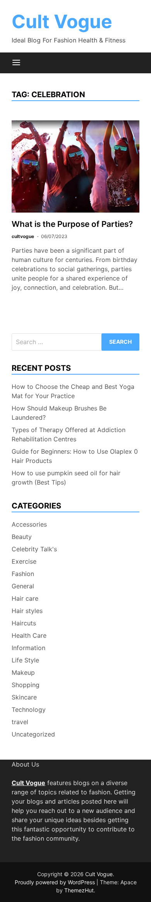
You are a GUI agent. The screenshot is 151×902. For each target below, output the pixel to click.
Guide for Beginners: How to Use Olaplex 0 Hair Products (75, 456)
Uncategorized (33, 734)
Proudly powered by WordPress (55, 882)
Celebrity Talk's (34, 549)
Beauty (22, 537)
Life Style (25, 660)
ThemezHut (79, 890)
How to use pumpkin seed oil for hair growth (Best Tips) (66, 477)
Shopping (25, 685)
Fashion (23, 574)
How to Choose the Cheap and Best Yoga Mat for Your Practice (73, 391)
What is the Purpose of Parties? (72, 224)
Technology (29, 709)
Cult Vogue (62, 21)
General (23, 586)
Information (28, 648)
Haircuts (24, 623)
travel (20, 722)
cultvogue (23, 236)
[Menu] (16, 62)
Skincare (24, 697)
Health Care (29, 635)
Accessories (29, 524)
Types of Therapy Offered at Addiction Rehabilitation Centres (68, 434)
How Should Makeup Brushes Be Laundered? (59, 412)
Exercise (24, 561)
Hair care (25, 598)
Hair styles (27, 611)
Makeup (23, 672)
